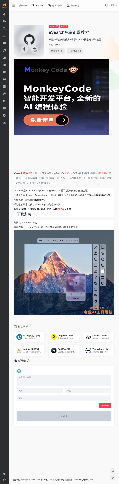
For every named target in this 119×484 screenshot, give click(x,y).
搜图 (60, 209)
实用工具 (64, 26)
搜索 (57, 44)
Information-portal (36, 190)
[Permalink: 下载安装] (12, 213)
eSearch (25, 222)
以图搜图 (101, 173)
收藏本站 (113, 5)
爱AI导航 (23, 5)
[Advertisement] (64, 155)
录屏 (66, 173)
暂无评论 (24, 360)
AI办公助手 (53, 26)
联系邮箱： (65, 480)
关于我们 (16, 480)
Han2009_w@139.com (83, 480)
